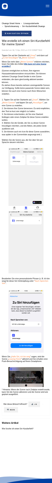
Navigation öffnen (18, 33)
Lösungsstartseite (31, 23)
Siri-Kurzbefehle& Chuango (33, 26)
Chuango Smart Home (11, 23)
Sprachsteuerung (12, 26)
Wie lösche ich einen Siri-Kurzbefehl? (17, 428)
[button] (47, 5)
